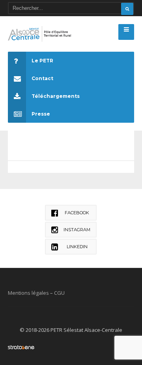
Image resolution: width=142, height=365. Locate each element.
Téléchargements (56, 96)
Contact (42, 78)
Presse (41, 114)
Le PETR (42, 61)
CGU (59, 292)
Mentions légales (28, 292)
